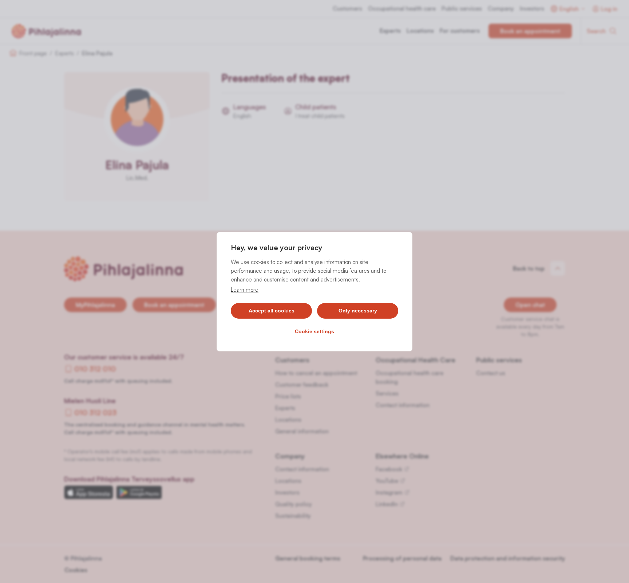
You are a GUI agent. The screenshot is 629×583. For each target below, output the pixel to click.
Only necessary (358, 311)
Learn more (244, 289)
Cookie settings (314, 331)
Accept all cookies (271, 311)
